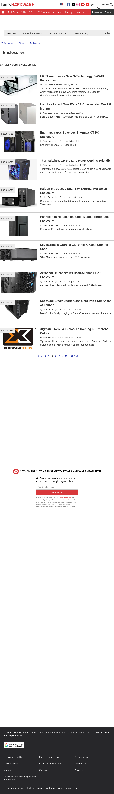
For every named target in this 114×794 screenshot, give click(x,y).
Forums (109, 12)
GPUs (31, 12)
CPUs (23, 12)
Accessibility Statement (50, 763)
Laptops (69, 12)
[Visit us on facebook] (68, 4)
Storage (22, 43)
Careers (79, 770)
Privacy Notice (68, 500)
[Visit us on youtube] (83, 4)
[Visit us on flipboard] (87, 4)
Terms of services (64, 498)
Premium (97, 12)
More (79, 12)
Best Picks (12, 12)
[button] (107, 4)
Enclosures (35, 43)
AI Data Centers (58, 33)
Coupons (43, 770)
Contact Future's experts (51, 757)
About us (8, 770)
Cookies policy (11, 763)
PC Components (45, 12)
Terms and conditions (14, 757)
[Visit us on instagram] (78, 4)
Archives (73, 356)
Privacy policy (81, 757)
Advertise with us (83, 763)
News (59, 12)
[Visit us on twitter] (73, 4)
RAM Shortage (82, 33)
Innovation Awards (32, 33)
